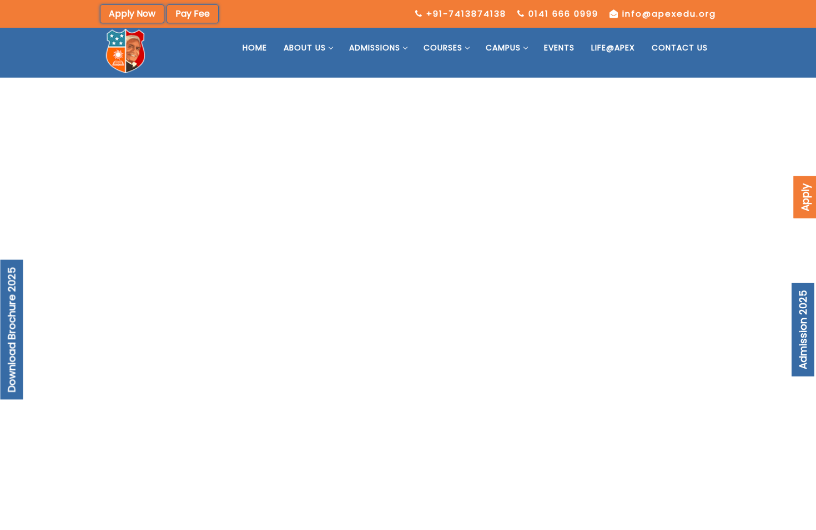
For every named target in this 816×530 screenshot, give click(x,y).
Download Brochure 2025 (12, 329)
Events (559, 47)
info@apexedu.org (669, 13)
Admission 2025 (803, 329)
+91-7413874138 (466, 13)
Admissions (374, 47)
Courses (443, 47)
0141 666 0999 (563, 13)
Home (255, 47)
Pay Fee (192, 13)
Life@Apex (613, 47)
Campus (503, 47)
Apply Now (132, 13)
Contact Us (680, 47)
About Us (305, 47)
